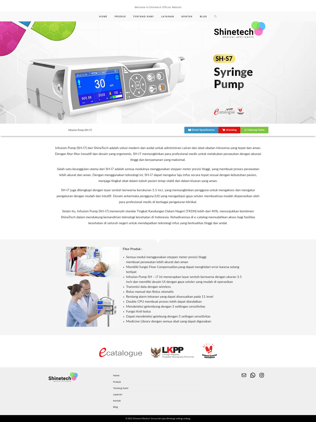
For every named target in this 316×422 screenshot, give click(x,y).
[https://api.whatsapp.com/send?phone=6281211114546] (253, 375)
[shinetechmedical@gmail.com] (244, 375)
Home (116, 375)
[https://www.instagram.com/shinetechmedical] (262, 375)
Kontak (117, 400)
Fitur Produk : (132, 249)
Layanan (117, 394)
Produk (117, 381)
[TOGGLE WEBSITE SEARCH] (216, 16)
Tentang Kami (120, 388)
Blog (115, 406)
